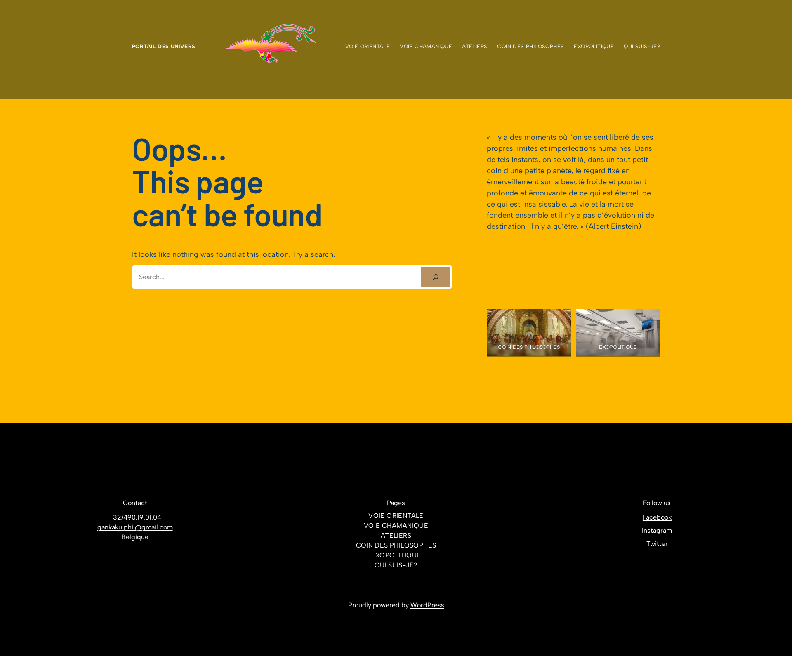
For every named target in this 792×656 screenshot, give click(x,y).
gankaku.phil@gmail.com (135, 527)
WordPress (427, 605)
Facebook (657, 517)
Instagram (657, 530)
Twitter (657, 544)
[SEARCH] (435, 277)
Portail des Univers (164, 46)
